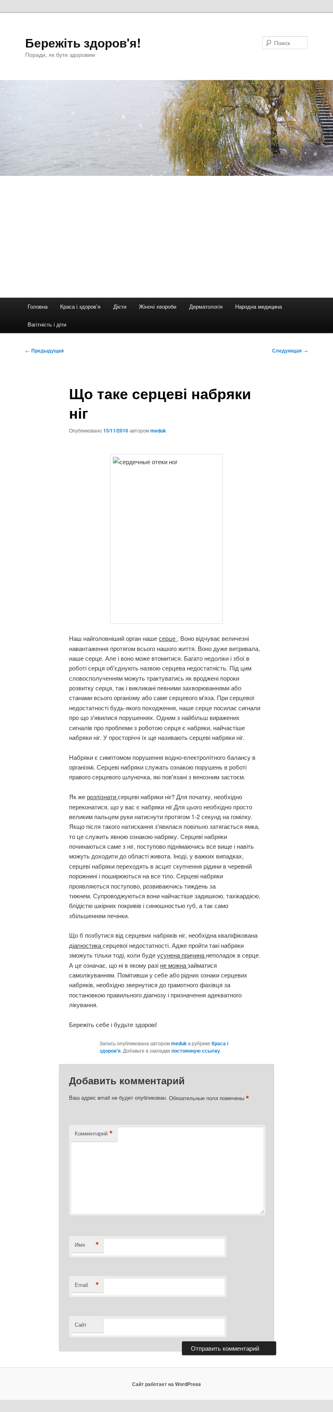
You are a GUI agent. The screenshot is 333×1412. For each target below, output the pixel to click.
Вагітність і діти (47, 324)
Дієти (119, 306)
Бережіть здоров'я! (83, 42)
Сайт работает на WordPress (166, 1384)
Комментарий (94, 1133)
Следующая (290, 350)
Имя (87, 1244)
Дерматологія (206, 306)
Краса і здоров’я (80, 306)
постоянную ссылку (195, 1050)
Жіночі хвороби (157, 306)
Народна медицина (258, 306)
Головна (38, 306)
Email (87, 1284)
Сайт (80, 1324)
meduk (158, 430)
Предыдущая (44, 350)
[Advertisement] (166, 237)
